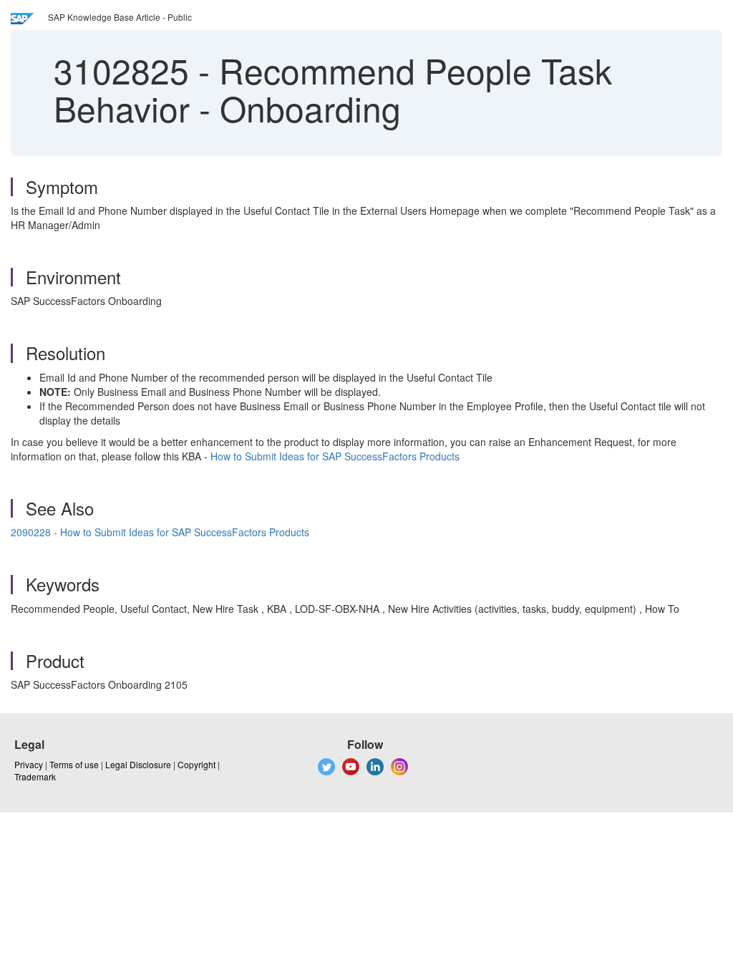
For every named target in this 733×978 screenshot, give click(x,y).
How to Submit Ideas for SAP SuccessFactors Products (335, 456)
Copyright (196, 764)
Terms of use (74, 764)
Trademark (35, 776)
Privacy (28, 764)
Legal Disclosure (138, 764)
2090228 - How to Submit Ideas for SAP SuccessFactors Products (160, 532)
